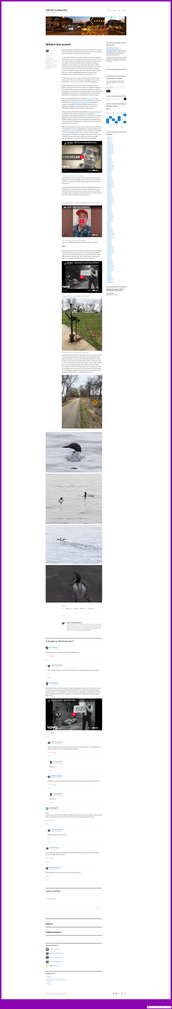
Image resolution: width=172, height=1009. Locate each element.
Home (109, 10)
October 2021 (110, 218)
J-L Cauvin (54, 61)
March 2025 (109, 161)
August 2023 (110, 187)
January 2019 (110, 264)
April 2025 (109, 159)
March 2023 (109, 195)
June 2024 (109, 173)
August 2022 (110, 204)
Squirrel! (49, 983)
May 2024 (109, 175)
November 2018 (110, 266)
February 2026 (110, 145)
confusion (48, 60)
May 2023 (109, 192)
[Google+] (119, 994)
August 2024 (110, 171)
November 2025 (110, 149)
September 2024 (110, 169)
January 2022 (110, 214)
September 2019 (110, 252)
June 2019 (109, 257)
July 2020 (109, 240)
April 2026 (109, 142)
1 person (52, 655)
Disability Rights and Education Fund (80, 102)
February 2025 (110, 162)
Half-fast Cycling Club (56, 10)
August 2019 (110, 254)
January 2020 (110, 248)
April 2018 (109, 276)
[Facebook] (116, 994)
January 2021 (110, 231)
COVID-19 (52, 60)
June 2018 (109, 273)
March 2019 (109, 261)
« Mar (110, 127)
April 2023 (109, 193)
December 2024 (110, 165)
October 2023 (110, 185)
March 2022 (109, 211)
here (85, 115)
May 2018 (109, 275)
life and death (49, 63)
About (114, 10)
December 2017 (110, 282)
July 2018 (109, 272)
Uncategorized (49, 57)
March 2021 (109, 228)
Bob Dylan (51, 59)
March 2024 (109, 178)
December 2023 (110, 182)
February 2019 (110, 262)
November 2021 (110, 217)
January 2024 (110, 180)
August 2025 (110, 154)
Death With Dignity (94, 112)
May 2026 (109, 141)
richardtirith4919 (54, 847)
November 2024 (110, 166)
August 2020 (110, 238)
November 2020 (110, 234)
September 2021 (110, 220)
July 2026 (109, 138)
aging (47, 59)
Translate (116, 294)
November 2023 (110, 183)
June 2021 (109, 224)
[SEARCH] (125, 99)
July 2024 (109, 172)
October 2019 (110, 251)
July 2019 (109, 255)
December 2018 (110, 265)
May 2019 (109, 258)
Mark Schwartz (53, 647)
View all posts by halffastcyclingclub (83, 629)
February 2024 (110, 179)
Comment (97, 908)
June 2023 (109, 190)
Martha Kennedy (54, 683)
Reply (47, 659)
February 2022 (110, 213)
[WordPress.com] (124, 994)
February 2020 (110, 247)
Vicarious (57, 949)
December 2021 (110, 216)
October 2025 (110, 151)
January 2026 (110, 147)
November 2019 (110, 249)
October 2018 (110, 268)
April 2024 (109, 176)
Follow (108, 91)
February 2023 (110, 196)
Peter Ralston (71, 130)
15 (113, 119)
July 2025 (109, 155)
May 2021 (109, 226)
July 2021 (109, 223)
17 (119, 119)
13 (107, 119)
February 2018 (110, 279)
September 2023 (110, 186)
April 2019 (109, 259)
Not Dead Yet (88, 98)
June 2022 (109, 207)
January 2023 (110, 197)
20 (107, 122)
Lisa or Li (52, 949)
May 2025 (109, 158)
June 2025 (109, 156)
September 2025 (110, 152)
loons (53, 63)
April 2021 (109, 227)
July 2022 (109, 206)
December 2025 (110, 148)
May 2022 (109, 209)
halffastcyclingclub (50, 53)
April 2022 (109, 210)
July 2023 (109, 189)
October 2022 (110, 202)
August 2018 (109, 271)
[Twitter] (113, 994)
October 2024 (110, 168)
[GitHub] (122, 994)
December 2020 (110, 233)
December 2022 (110, 199)
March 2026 (109, 144)
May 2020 (109, 242)
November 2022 (110, 200)
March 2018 (109, 278)
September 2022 (110, 203)
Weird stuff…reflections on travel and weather (56, 979)
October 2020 (110, 235)
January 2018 (110, 281)
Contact (124, 10)
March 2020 (109, 245)
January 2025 (110, 163)
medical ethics (49, 64)
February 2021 (110, 230)
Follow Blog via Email (114, 78)
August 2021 (109, 221)
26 (124, 122)
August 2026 (110, 137)
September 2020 (110, 237)
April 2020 (109, 244)
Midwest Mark (53, 957)
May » (122, 127)
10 (119, 117)
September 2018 (110, 269)
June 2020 (109, 241)
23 (116, 122)
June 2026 (109, 140)
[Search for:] (115, 98)
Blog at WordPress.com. (61, 994)
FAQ (119, 10)
